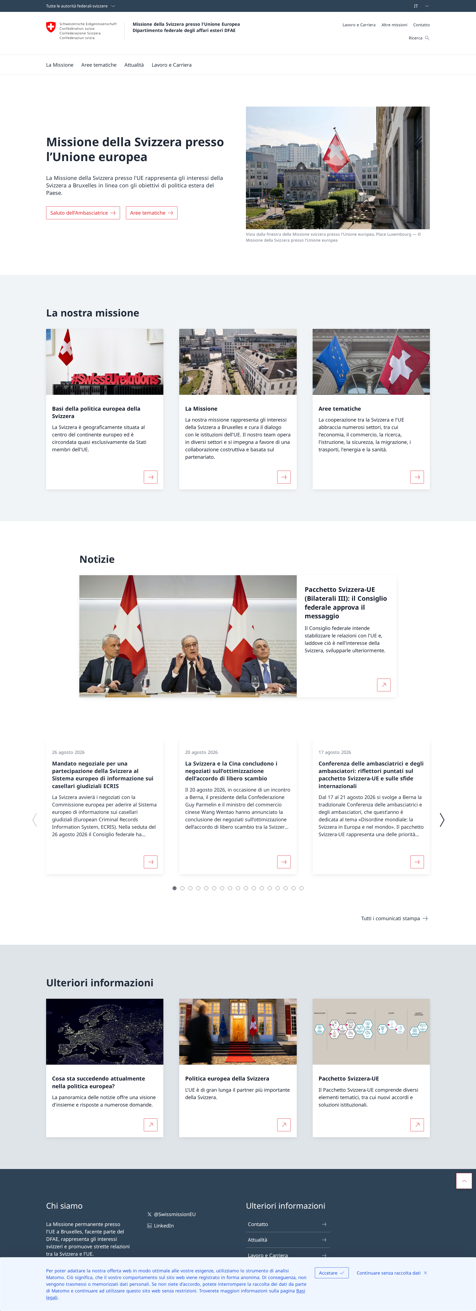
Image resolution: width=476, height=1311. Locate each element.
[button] (59, 65)
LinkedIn (164, 1225)
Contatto (258, 1224)
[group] (104, 806)
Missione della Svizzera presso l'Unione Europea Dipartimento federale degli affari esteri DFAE (187, 27)
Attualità (257, 1239)
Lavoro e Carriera (268, 1255)
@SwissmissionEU (175, 1214)
